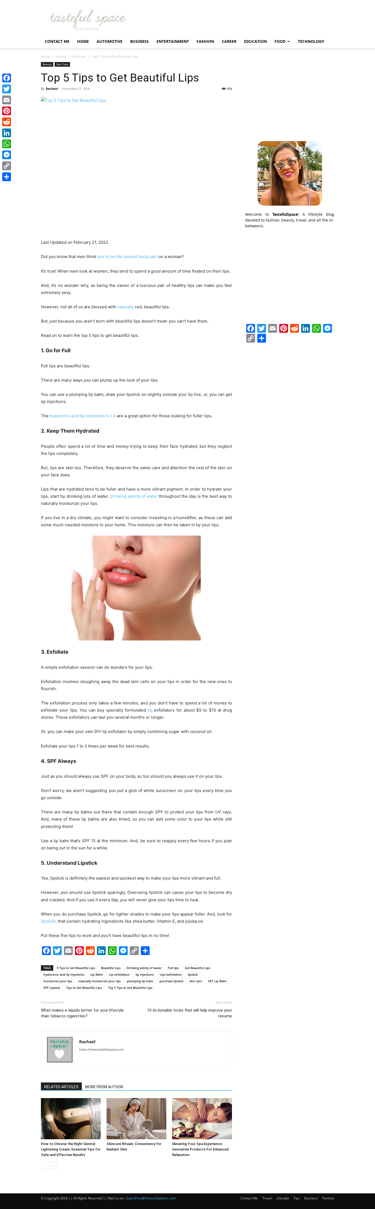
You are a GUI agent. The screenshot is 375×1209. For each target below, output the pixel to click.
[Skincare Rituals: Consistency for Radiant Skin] (136, 1118)
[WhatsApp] (6, 143)
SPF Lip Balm (217, 981)
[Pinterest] (6, 110)
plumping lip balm (140, 981)
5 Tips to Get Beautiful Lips (76, 968)
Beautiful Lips (111, 968)
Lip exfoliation (119, 974)
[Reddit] (6, 121)
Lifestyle (282, 1198)
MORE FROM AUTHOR (104, 1087)
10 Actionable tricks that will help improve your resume (189, 1013)
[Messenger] (6, 154)
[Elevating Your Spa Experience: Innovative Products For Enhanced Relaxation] (202, 1118)
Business (139, 41)
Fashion (205, 41)
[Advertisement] (289, 96)
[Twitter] (6, 88)
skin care (195, 981)
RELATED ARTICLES (61, 1087)
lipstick (193, 974)
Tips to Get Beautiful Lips (84, 988)
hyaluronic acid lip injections (63, 974)
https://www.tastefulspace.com (101, 1049)
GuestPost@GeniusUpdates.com (151, 1198)
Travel (267, 1198)
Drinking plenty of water (144, 968)
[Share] (6, 176)
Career (229, 41)
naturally (125, 306)
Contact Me (57, 41)
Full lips (173, 968)
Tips (296, 1198)
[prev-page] (44, 1165)
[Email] (6, 99)
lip (150, 710)
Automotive (109, 41)
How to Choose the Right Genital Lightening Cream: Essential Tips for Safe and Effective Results (70, 1149)
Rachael (52, 88)
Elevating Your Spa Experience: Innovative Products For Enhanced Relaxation (200, 1149)
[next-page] (53, 1165)
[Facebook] (6, 77)
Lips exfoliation (171, 974)
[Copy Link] (6, 165)
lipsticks (49, 921)
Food (280, 41)
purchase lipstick (171, 981)
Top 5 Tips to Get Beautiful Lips (130, 988)
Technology (311, 41)
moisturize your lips (57, 981)
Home (83, 41)
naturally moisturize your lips (99, 981)
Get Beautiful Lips (197, 968)
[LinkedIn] (6, 132)
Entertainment (172, 41)
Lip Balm (96, 974)
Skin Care (78, 56)
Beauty (60, 56)
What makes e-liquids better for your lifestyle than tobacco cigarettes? (82, 1013)
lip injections (145, 974)
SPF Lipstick (51, 988)
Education (255, 41)
